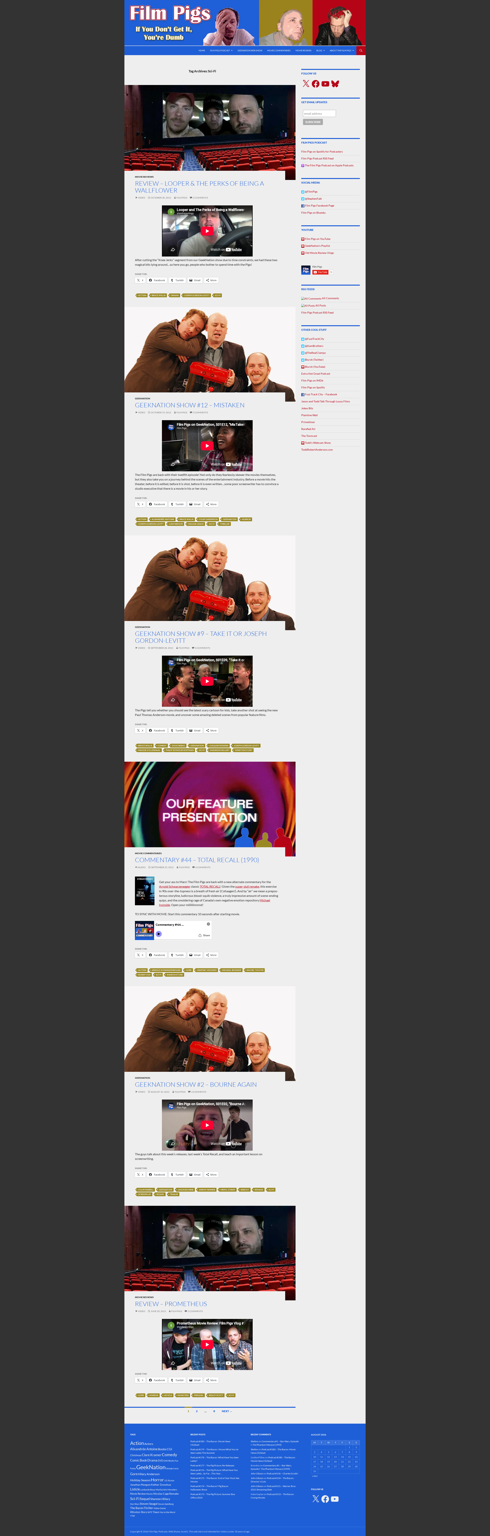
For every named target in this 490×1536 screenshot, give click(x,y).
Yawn (156, 1512)
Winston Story (243, 750)
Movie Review (138, 1493)
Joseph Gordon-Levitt (197, 295)
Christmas (135, 1455)
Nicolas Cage (161, 1493)
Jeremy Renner (207, 1189)
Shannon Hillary (219, 750)
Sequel (160, 1194)
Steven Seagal (149, 1503)
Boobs (162, 1449)
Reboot (245, 1189)
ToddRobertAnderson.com (317, 449)
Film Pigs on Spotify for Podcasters (322, 151)
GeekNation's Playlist (317, 245)
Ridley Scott (216, 1395)
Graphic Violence (207, 970)
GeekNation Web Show (250, 50)
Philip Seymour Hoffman (180, 750)
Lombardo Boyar (148, 1489)
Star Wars (134, 1504)
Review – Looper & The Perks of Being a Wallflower (199, 186)
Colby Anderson (208, 519)
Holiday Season (140, 1480)
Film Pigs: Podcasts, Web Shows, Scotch (168, 1531)
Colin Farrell (146, 1189)
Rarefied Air (308, 429)
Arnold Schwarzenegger (174, 886)
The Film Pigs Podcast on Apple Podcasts (329, 165)
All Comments (330, 298)
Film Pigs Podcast (220, 50)
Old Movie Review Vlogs (319, 252)
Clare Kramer (151, 1455)
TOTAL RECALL (210, 886)
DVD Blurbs (169, 1460)
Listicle (168, 1395)
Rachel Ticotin (255, 970)
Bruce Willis (159, 295)
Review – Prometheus (171, 1304)
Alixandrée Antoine (163, 519)
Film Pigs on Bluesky (313, 212)
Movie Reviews (303, 50)
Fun (176, 1460)
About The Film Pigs (340, 50)
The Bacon (136, 1508)
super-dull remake (247, 886)
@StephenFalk (313, 198)
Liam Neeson (176, 524)
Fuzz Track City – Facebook (320, 394)
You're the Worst (167, 1512)
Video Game (160, 1508)
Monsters (183, 1395)
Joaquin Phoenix (218, 745)
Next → (227, 1411)
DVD (160, 1460)
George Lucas (172, 1468)
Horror (246, 519)
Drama (175, 295)
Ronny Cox (144, 974)
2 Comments (200, 197)
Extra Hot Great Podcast (315, 373)
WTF (150, 1512)
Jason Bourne (186, 1189)
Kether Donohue (161, 1484)
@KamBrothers (313, 345)
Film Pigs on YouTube (317, 238)
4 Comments (202, 647)
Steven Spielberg (166, 1504)
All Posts (320, 305)
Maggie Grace (196, 524)
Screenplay (144, 1194)
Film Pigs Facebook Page (319, 205)
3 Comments (198, 1091)
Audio (142, 867)
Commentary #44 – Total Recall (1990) (197, 860)
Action (142, 295)
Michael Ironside (231, 970)
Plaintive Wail (309, 415)
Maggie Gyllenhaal (149, 750)
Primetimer (308, 422)
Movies (149, 1494)
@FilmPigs (311, 191)
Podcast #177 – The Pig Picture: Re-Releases (212, 1465)
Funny (133, 1468)
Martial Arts (161, 1489)
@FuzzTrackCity (314, 338)
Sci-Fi (217, 295)
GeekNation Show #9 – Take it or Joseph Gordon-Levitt (201, 637)
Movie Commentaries (279, 50)
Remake (259, 1189)
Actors (148, 1443)
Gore (189, 970)
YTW (132, 1516)
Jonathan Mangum (140, 1484)
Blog (319, 50)
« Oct (314, 1476)
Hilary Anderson (149, 1474)
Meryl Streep (227, 1189)
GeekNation (142, 398)
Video (141, 197)
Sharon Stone (175, 974)
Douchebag (178, 745)
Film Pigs (181, 197)
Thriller (224, 524)
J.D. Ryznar (169, 1480)
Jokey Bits (307, 408)
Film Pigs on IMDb (312, 380)
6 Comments (202, 867)
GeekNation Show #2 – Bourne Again (196, 1084)
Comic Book (138, 1460)
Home (202, 50)
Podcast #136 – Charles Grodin (282, 1473)
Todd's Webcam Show (317, 442)
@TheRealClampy (315, 352)
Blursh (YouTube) (314, 366)
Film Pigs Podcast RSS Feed (317, 158)
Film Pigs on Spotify (313, 387)
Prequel (198, 1395)
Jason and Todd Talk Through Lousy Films (325, 401)
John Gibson (257, 1473)
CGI (169, 1449)
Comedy (162, 745)
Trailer (174, 1194)
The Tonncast (309, 435)
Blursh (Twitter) (313, 359)
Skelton (254, 1441)
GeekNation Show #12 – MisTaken (190, 405)
